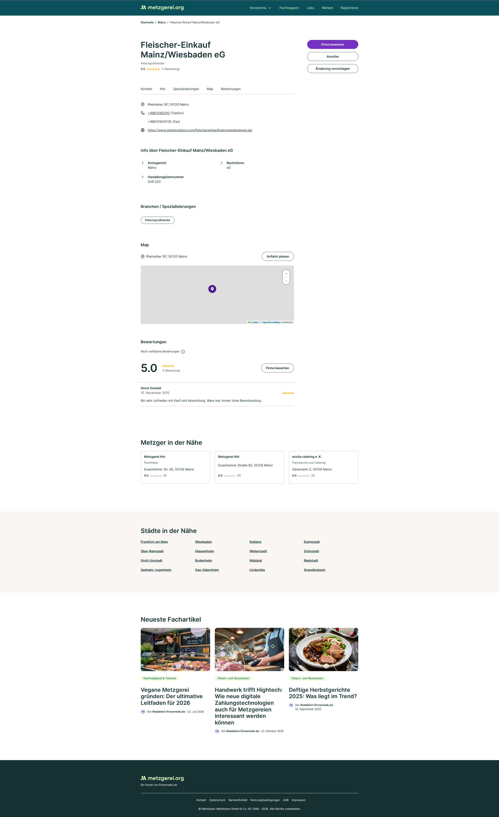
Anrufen (333, 56)
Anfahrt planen (278, 256)
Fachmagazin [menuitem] (289, 8)
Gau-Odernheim (207, 570)
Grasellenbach (314, 570)
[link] (175, 467)
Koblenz (256, 542)
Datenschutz (217, 800)
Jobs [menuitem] (310, 8)
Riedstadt (311, 560)
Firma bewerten (277, 368)
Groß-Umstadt (151, 560)
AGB (285, 800)
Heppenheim (204, 551)
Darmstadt (312, 542)
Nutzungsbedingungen (265, 800)
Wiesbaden (203, 542)
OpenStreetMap (271, 322)
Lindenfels (257, 570)
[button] (212, 290)
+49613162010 (159, 113)
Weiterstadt (258, 551)
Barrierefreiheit (238, 800)
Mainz (162, 22)
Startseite (147, 22)
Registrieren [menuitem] (349, 8)
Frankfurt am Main (154, 542)
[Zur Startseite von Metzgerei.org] (162, 8)
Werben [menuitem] (327, 8)
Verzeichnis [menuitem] (258, 8)
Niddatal (256, 560)
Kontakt (201, 800)
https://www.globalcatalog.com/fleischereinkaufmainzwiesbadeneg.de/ (200, 130)
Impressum (299, 800)
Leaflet (254, 322)
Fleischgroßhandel (157, 220)
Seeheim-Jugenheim (156, 570)
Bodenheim (203, 560)
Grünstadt (311, 551)
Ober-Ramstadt (152, 551)
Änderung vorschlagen (333, 69)
